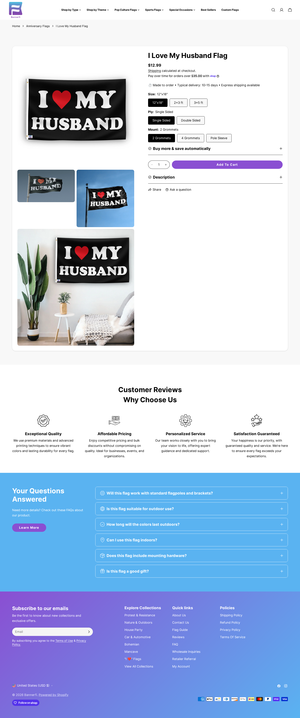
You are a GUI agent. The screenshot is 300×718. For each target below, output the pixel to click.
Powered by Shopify (53, 695)
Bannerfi (30, 695)
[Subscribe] (89, 631)
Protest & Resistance (139, 615)
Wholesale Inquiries (186, 651)
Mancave (131, 651)
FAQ (175, 644)
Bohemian (131, 644)
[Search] (273, 9)
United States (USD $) (33, 685)
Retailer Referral (184, 659)
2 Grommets (161, 138)
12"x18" (157, 102)
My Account (181, 666)
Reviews (178, 637)
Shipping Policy (231, 615)
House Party (133, 630)
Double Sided (190, 120)
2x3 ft (178, 102)
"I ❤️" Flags (132, 659)
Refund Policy (230, 622)
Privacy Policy (230, 630)
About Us (179, 615)
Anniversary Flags (38, 26)
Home (16, 26)
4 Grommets (190, 138)
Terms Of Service (232, 637)
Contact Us (180, 622)
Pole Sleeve (219, 138)
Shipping (154, 71)
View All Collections (138, 666)
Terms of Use (64, 640)
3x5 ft (198, 102)
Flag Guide (180, 630)
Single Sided (161, 120)
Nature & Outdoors (138, 622)
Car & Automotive (137, 637)
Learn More (29, 527)
